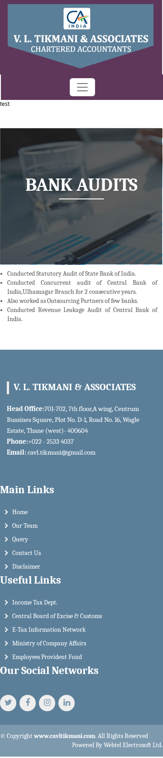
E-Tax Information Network (49, 630)
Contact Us (26, 553)
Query (20, 539)
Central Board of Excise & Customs (57, 616)
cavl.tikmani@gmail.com (62, 452)
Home (20, 512)
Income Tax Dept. (35, 602)
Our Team (25, 526)
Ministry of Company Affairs (49, 643)
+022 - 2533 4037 (51, 441)
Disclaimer (26, 566)
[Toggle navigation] (82, 87)
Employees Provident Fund (47, 657)
